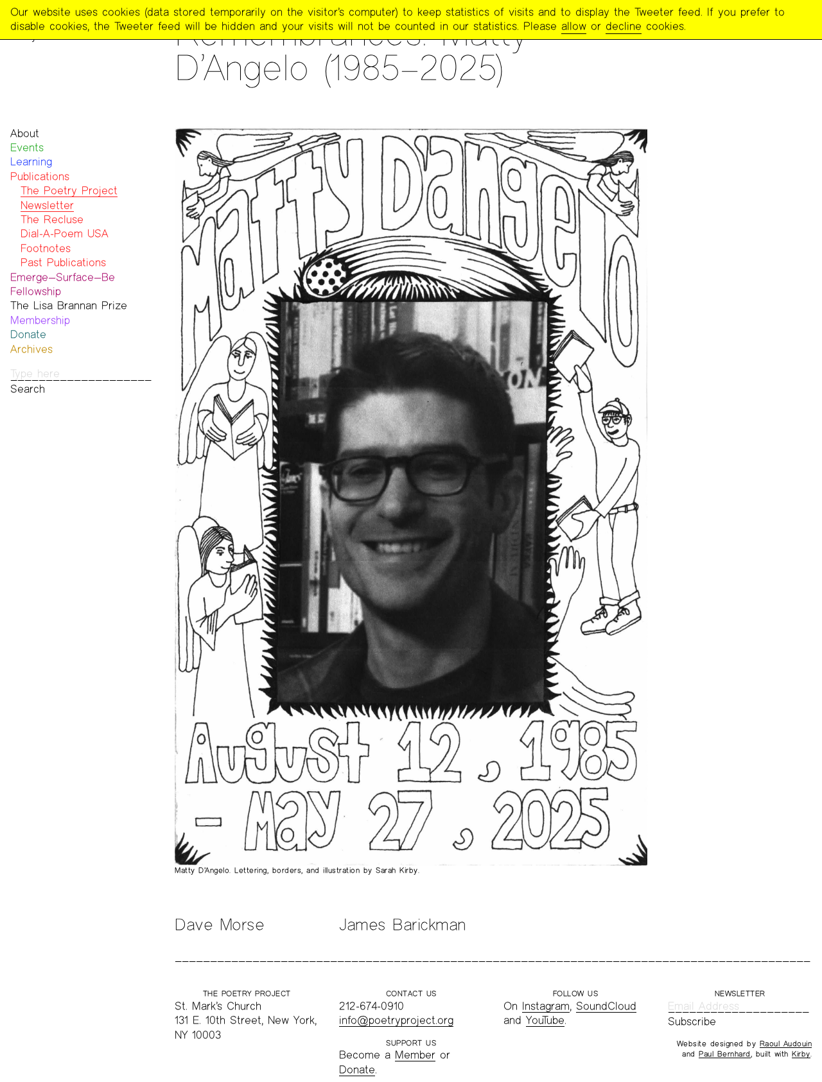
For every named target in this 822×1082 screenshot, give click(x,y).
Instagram (546, 1006)
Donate (28, 334)
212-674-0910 (371, 1006)
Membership (40, 320)
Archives (31, 349)
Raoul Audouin (786, 1043)
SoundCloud (606, 1006)
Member (415, 1054)
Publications (39, 176)
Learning (31, 161)
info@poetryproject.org (396, 1020)
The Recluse (52, 219)
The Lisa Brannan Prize (68, 305)
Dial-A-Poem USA (65, 233)
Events (27, 147)
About (24, 133)
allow (573, 26)
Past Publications (63, 262)
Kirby (801, 1053)
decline (624, 26)
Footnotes (46, 248)
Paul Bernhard (725, 1053)
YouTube (545, 1020)
